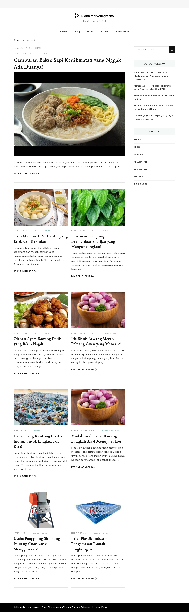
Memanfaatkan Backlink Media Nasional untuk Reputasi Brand (154, 107)
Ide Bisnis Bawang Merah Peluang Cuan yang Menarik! (96, 341)
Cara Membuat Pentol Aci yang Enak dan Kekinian (41, 238)
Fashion (139, 154)
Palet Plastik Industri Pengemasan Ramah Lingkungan (89, 544)
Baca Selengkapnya (25, 173)
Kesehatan (140, 162)
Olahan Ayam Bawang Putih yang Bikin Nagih (37, 341)
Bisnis (106, 333)
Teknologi (140, 184)
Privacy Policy (122, 32)
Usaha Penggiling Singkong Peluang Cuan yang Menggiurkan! (37, 544)
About (90, 32)
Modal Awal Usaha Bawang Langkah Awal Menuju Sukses (96, 438)
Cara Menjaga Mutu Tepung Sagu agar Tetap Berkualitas (154, 117)
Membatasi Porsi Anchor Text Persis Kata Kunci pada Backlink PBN (152, 87)
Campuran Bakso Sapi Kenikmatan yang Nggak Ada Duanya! (67, 63)
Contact (104, 32)
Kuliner (115, 430)
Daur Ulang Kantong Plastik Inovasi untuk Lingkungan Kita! (38, 441)
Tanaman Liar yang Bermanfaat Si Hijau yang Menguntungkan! (93, 241)
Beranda (64, 32)
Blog (77, 32)
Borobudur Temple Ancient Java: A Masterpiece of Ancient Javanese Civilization (151, 76)
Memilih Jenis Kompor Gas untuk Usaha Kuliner (154, 97)
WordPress (101, 607)
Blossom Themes (71, 607)
